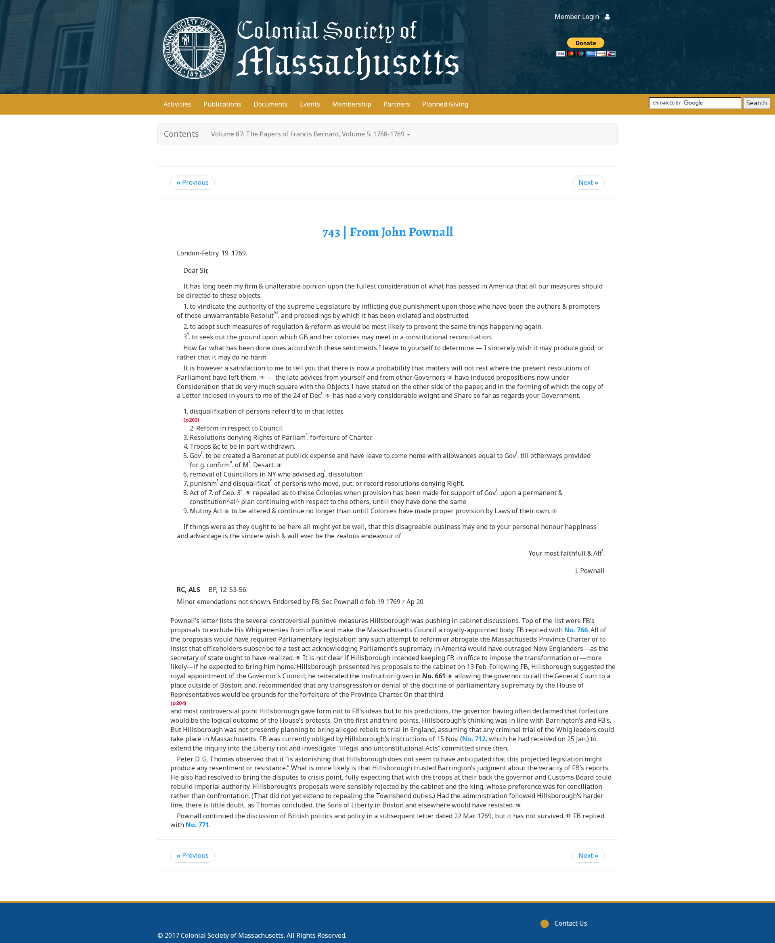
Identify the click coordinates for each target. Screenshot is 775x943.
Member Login (577, 16)
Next (588, 182)
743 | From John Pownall (388, 231)
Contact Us (571, 923)
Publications (222, 104)
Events (310, 104)
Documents (270, 104)
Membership (351, 104)
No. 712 (474, 738)
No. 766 (576, 629)
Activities (177, 104)
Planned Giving (445, 104)
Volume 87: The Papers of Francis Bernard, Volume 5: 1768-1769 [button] (308, 134)
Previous (192, 182)
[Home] (308, 47)
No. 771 (197, 824)
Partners (396, 104)
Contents (181, 133)
